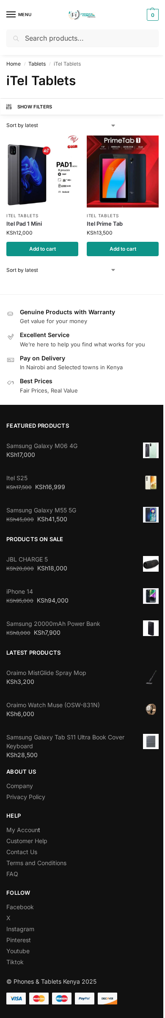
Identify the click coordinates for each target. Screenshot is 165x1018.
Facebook (20, 906)
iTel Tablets (22, 215)
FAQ (12, 873)
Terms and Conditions (36, 862)
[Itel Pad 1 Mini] (42, 171)
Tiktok (15, 961)
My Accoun (22, 829)
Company (19, 785)
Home (13, 64)
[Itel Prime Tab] (123, 171)
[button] (152, 15)
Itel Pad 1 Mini (24, 223)
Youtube (18, 950)
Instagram (20, 928)
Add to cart (42, 249)
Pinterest (18, 939)
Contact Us (21, 851)
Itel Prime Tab (105, 223)
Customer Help (26, 840)
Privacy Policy (25, 796)
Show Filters (34, 107)
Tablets (37, 64)
